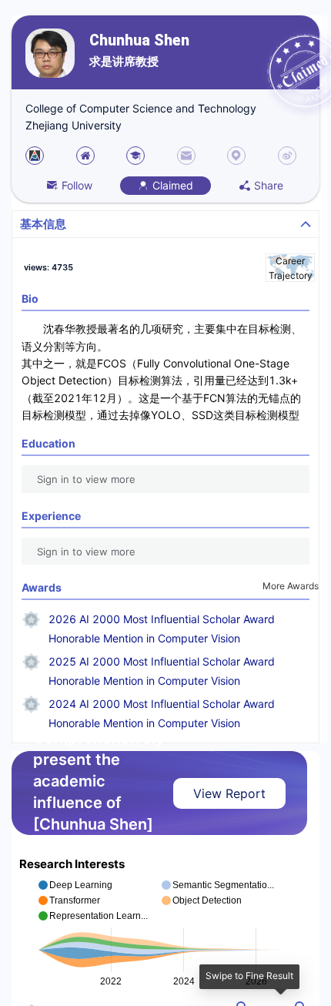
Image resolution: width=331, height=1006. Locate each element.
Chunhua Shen (139, 40)
